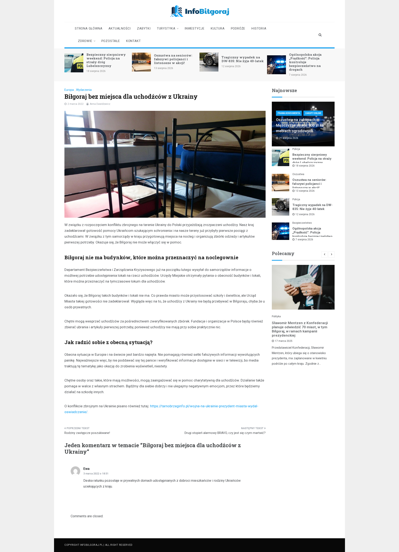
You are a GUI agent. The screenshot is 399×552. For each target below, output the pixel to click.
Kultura (218, 28)
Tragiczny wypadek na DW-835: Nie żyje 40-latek (243, 59)
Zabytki (144, 28)
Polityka (276, 316)
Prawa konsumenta (289, 113)
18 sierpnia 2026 (305, 165)
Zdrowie (85, 41)
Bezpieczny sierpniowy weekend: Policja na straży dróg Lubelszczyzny (106, 60)
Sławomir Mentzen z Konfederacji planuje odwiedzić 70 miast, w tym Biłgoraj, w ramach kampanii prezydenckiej (300, 329)
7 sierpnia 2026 (304, 239)
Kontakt (133, 41)
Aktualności (119, 28)
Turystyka (166, 28)
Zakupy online (313, 113)
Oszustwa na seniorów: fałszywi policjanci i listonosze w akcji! (173, 59)
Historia (258, 28)
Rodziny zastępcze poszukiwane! (87, 433)
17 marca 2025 (283, 341)
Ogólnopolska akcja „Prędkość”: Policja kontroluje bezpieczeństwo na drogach (305, 62)
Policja (296, 149)
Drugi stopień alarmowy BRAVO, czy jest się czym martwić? (225, 433)
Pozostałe (110, 41)
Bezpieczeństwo (302, 222)
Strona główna (88, 28)
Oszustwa (298, 174)
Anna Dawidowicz (100, 103)
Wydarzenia (84, 89)
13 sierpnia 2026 (305, 190)
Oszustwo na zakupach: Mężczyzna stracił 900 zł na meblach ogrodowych (300, 125)
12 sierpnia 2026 (305, 214)
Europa (69, 89)
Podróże (238, 28)
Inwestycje (194, 28)
